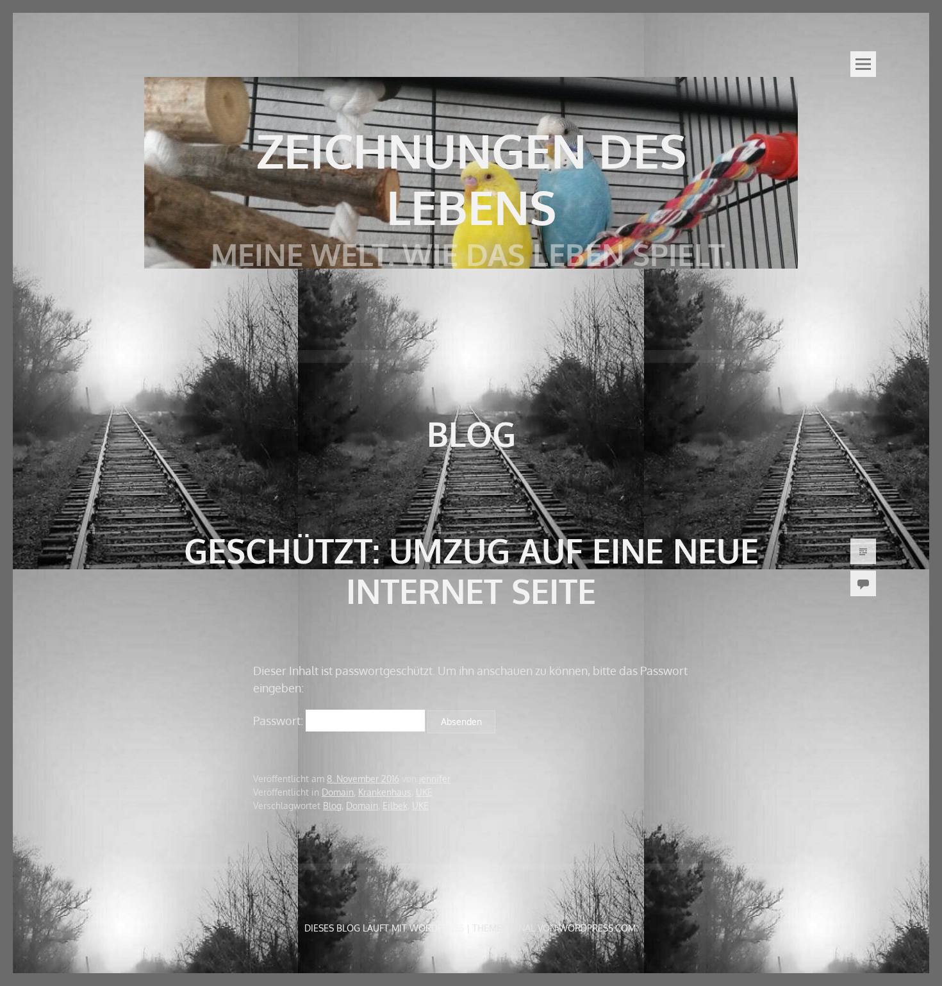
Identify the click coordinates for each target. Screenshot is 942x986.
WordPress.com (597, 928)
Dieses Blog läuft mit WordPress (384, 928)
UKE (424, 792)
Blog (332, 805)
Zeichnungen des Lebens (471, 178)
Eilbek (395, 805)
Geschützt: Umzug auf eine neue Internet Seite (471, 570)
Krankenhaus (384, 792)
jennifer (434, 778)
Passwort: (279, 721)
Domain (338, 792)
